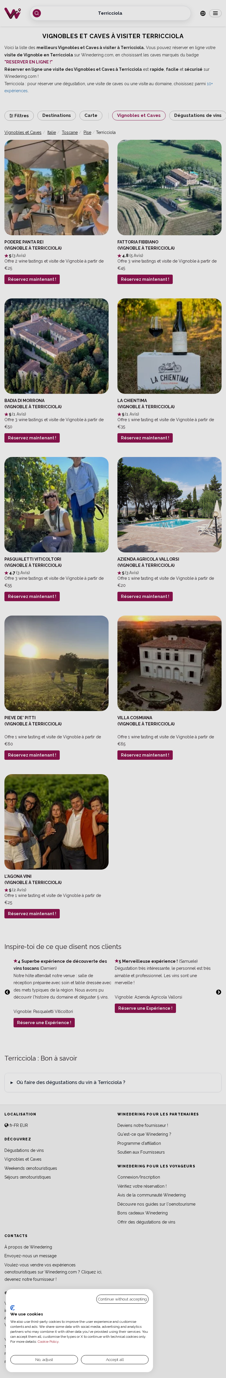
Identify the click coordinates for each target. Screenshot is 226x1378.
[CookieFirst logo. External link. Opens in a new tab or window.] (12, 1307)
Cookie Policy (48, 1342)
